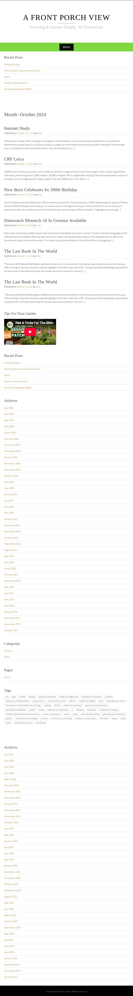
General (8, 650)
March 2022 (10, 568)
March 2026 (10, 432)
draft (101, 701)
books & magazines (68, 696)
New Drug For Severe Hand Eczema (22, 70)
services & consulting (61, 718)
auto (14, 696)
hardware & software (16, 709)
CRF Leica (14, 159)
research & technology (26, 718)
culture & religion (87, 701)
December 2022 (12, 525)
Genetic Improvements (16, 82)
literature (91, 709)
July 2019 (8, 593)
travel (8, 722)
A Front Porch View (66, 17)
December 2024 (12, 463)
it (72, 709)
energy (47, 705)
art (7, 696)
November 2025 (12, 451)
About (7, 677)
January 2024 (10, 494)
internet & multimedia (58, 709)
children (109, 696)
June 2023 (9, 506)
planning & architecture (114, 714)
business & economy (91, 696)
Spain (7, 76)
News (7, 656)
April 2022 (9, 562)
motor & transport (52, 714)
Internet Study (17, 128)
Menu (66, 47)
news (75, 714)
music (67, 714)
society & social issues (85, 718)
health (32, 709)
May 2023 (9, 512)
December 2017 (12, 617)
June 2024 (9, 482)
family (57, 705)
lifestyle (80, 709)
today (114, 718)
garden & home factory (96, 705)
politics (9, 718)
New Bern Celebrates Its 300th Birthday (40, 189)
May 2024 (9, 488)
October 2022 (11, 537)
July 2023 (8, 500)
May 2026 (9, 420)
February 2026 (11, 438)
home (41, 709)
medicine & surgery (108, 709)
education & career (116, 701)
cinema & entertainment (17, 701)
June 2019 (9, 599)
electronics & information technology (23, 705)
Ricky (39, 133)
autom (22, 696)
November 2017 (12, 624)
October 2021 (11, 574)
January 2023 (10, 519)
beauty (32, 696)
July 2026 (8, 407)
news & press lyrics (90, 714)
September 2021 (12, 580)
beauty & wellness (47, 696)
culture (72, 701)
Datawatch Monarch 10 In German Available (45, 220)
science (44, 718)
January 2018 (10, 611)
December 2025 (12, 444)
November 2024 (12, 469)
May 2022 (9, 556)
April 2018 (9, 605)
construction (38, 701)
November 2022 (12, 531)
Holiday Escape (12, 64)
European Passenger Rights (18, 89)
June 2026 (9, 414)
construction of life (56, 701)
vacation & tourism (23, 722)
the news (104, 718)
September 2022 (12, 543)
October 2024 (11, 475)
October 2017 (11, 630)
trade (123, 718)
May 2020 (9, 587)
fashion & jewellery (73, 705)
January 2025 (10, 457)
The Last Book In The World (30, 251)
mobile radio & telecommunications (23, 714)
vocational (41, 722)
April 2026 (9, 426)
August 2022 (10, 549)
